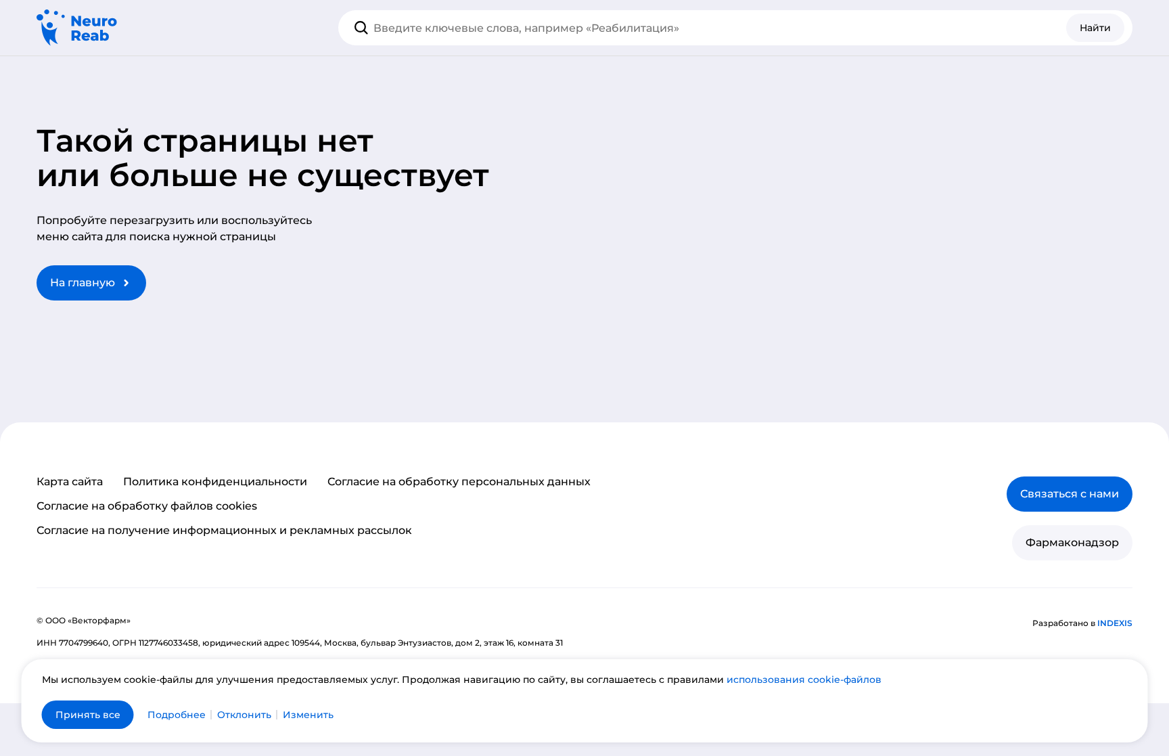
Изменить (308, 714)
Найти (1095, 28)
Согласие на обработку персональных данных (459, 481)
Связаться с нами (1069, 493)
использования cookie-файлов (804, 679)
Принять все (87, 715)
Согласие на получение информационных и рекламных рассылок (224, 530)
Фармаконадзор (1072, 542)
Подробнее (176, 714)
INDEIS (1114, 623)
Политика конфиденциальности (215, 481)
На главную (82, 282)
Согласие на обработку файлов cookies (147, 506)
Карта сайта (70, 481)
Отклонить (244, 714)
